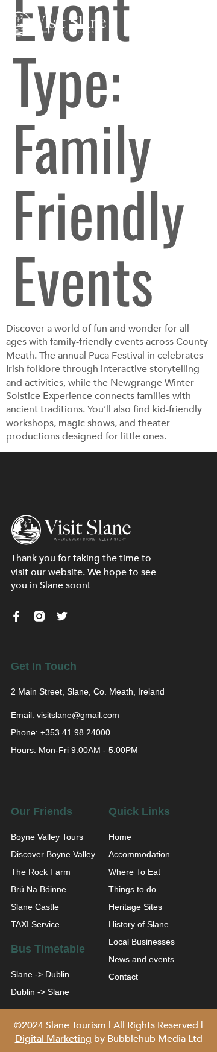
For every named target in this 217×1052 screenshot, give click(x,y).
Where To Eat (134, 872)
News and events (141, 959)
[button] (202, 24)
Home (119, 837)
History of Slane (138, 924)
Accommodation (139, 854)
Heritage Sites (135, 907)
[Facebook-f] (16, 616)
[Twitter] (62, 616)
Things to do (132, 889)
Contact (123, 976)
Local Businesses (141, 941)
